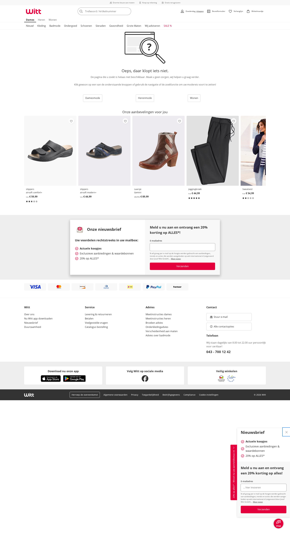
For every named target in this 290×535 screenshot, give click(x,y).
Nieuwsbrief (31, 322)
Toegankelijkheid (150, 394)
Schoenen (86, 25)
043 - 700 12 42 (218, 351)
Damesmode (92, 98)
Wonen (53, 19)
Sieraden (101, 25)
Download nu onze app (63, 371)
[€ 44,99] (104, 151)
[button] (262, 151)
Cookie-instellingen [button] (208, 394)
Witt (27, 307)
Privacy (134, 394)
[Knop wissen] (128, 11)
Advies (150, 307)
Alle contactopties (224, 326)
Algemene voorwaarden (115, 394)
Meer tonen (258, 502)
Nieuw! (30, 25)
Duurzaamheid (32, 327)
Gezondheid (116, 25)
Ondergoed (70, 25)
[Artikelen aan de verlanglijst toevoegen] (71, 121)
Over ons (29, 314)
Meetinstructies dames (159, 314)
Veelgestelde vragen (96, 322)
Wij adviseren (152, 25)
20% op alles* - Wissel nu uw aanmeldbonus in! (233, 474)
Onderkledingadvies (157, 327)
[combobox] (111, 11)
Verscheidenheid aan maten (162, 331)
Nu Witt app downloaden (38, 318)
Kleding (41, 25)
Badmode (54, 25)
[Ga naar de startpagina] (33, 11)
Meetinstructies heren (158, 318)
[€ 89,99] (158, 151)
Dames (30, 19)
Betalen (89, 318)
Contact (211, 307)
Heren (41, 19)
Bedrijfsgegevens (171, 394)
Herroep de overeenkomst (85, 394)
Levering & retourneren (98, 314)
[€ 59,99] (50, 151)
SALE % (168, 25)
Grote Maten (134, 25)
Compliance (189, 394)
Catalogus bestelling (96, 327)
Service (90, 307)
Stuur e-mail (220, 317)
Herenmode (145, 98)
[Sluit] (286, 432)
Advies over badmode (158, 335)
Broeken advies (154, 322)
